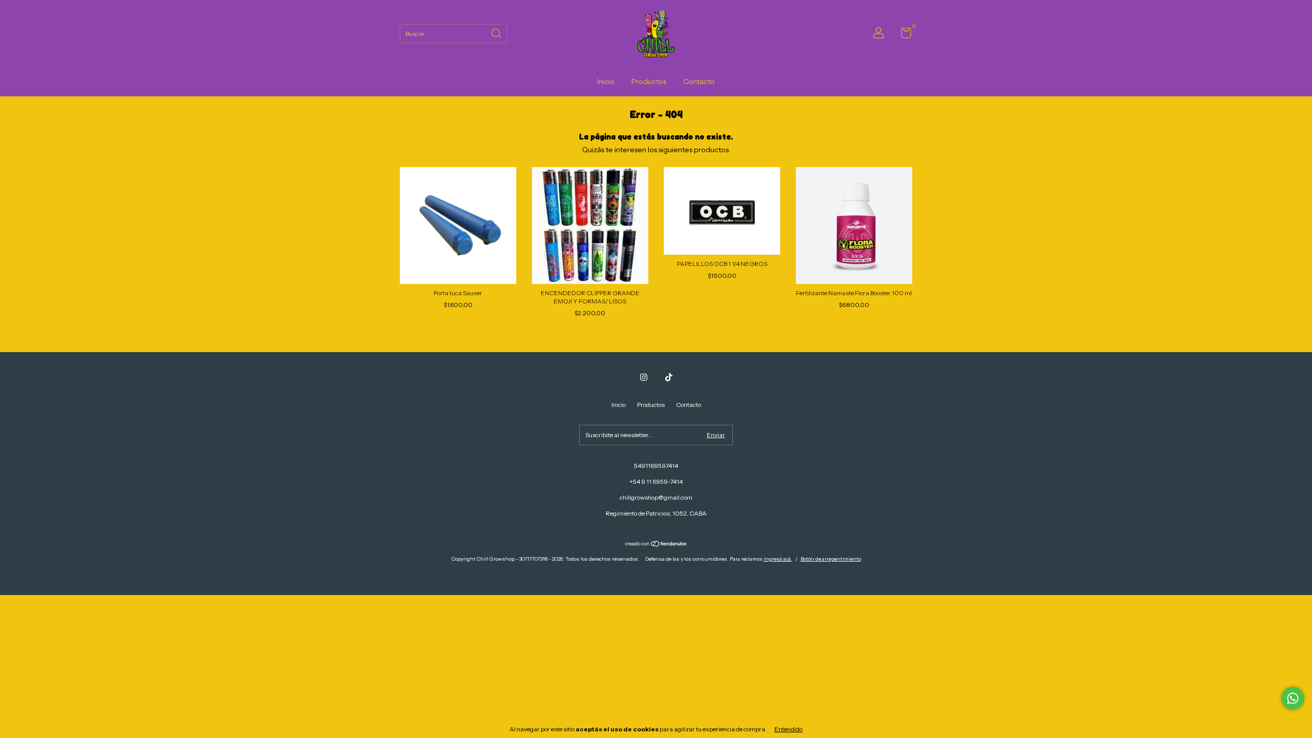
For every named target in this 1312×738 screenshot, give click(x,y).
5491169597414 (656, 465)
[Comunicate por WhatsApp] (1292, 698)
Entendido (788, 729)
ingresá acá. (778, 559)
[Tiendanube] (656, 544)
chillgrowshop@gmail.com (656, 497)
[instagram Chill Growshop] (644, 377)
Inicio (605, 81)
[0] (902, 35)
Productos (648, 81)
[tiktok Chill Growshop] (669, 377)
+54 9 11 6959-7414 (656, 481)
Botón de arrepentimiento (831, 559)
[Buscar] (497, 32)
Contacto (699, 81)
